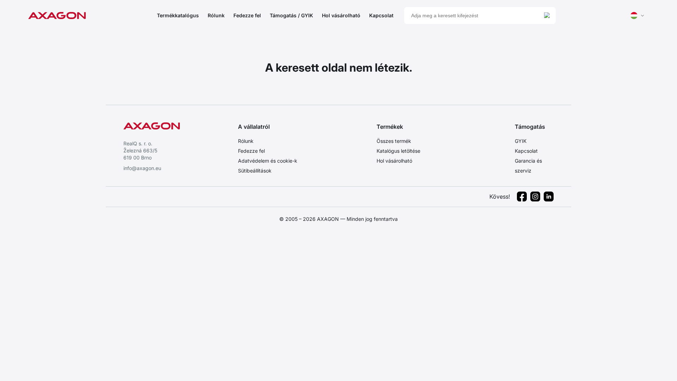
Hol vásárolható (341, 15)
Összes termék (394, 141)
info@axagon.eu (142, 168)
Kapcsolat (381, 15)
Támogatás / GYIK (291, 15)
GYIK (520, 141)
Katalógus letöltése (398, 151)
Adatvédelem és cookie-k (267, 161)
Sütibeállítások (255, 171)
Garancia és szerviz (528, 166)
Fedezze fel (247, 15)
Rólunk (216, 15)
